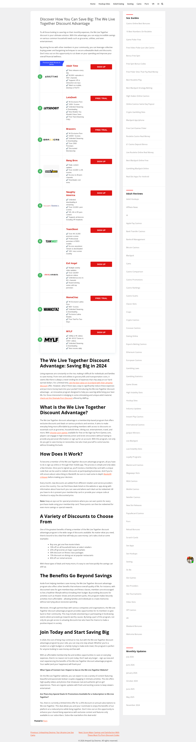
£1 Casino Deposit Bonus (137, 144)
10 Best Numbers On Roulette (139, 31)
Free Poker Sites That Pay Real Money (142, 72)
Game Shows (131, 384)
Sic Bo (128, 569)
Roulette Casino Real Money (138, 136)
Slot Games (131, 578)
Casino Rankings (133, 288)
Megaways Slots (133, 473)
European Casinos (134, 360)
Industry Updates (133, 408)
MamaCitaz (72, 297)
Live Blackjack (132, 441)
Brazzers (71, 129)
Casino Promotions (134, 279)
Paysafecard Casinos (135, 513)
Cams (139, 4)
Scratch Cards (132, 537)
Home (92, 4)
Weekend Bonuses (134, 626)
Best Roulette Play (134, 80)
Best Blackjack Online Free (137, 160)
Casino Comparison (134, 271)
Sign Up (101, 67)
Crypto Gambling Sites (135, 112)
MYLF (69, 331)
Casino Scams (132, 296)
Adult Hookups (132, 199)
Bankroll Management (135, 239)
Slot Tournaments (133, 594)
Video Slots (131, 602)
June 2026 (130, 665)
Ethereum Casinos (134, 352)
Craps (128, 312)
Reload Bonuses (133, 529)
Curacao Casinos (133, 328)
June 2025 (130, 689)
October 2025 (132, 681)
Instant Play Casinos (134, 416)
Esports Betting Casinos (136, 344)
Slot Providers (132, 586)
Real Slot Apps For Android (137, 176)
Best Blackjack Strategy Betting (139, 88)
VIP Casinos (131, 610)
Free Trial (101, 98)
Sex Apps (130, 545)
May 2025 (130, 697)
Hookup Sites (104, 4)
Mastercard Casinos (134, 465)
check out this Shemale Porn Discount (56, 398)
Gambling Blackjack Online (137, 168)
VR (153, 4)
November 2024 (133, 705)
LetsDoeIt (71, 97)
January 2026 (131, 673)
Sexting (130, 4)
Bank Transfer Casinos (135, 231)
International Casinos (135, 424)
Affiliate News (132, 207)
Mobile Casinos (132, 489)
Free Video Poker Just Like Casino (140, 47)
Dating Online (132, 336)
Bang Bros (72, 160)
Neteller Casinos (133, 497)
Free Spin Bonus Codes (136, 64)
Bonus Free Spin (133, 55)
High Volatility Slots (134, 392)
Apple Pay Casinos (134, 223)
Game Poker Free (133, 39)
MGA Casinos (131, 481)
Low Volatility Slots (134, 449)
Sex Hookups (131, 553)
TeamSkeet (72, 229)
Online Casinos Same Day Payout (140, 104)
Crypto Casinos (132, 320)
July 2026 (130, 657)
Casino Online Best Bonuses (138, 23)
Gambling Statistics (134, 376)
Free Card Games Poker (136, 128)
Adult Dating (118, 4)
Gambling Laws (132, 368)
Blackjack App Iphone (135, 120)
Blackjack (130, 255)
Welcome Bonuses (134, 634)
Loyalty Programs (133, 457)
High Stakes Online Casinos (137, 96)
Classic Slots (131, 304)
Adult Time (72, 66)
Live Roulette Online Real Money (140, 152)
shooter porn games (59, 432)
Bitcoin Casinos (132, 247)
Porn (147, 4)
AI (158, 4)
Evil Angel (71, 263)
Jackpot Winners (133, 433)
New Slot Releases (134, 505)
